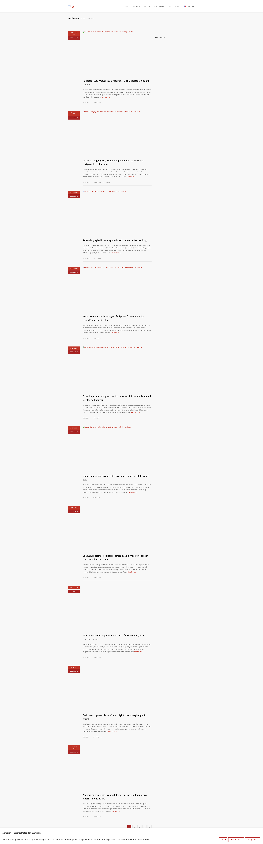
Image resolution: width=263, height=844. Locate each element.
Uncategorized (98, 258)
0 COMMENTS (74, 38)
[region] (131, 836)
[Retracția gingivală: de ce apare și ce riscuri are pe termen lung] (117, 213)
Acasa (127, 6)
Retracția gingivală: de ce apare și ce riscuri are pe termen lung (115, 240)
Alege (222, 840)
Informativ (96, 418)
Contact (177, 6)
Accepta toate (252, 840)
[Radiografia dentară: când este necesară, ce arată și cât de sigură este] (117, 449)
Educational (97, 103)
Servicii (146, 6)
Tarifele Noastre (158, 6)
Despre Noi (136, 6)
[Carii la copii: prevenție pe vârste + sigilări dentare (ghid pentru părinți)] (117, 688)
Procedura (106, 182)
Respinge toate (236, 840)
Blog (169, 6)
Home (83, 18)
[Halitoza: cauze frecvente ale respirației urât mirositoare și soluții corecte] (117, 54)
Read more (104, 97)
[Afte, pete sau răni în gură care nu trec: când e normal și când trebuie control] (117, 609)
